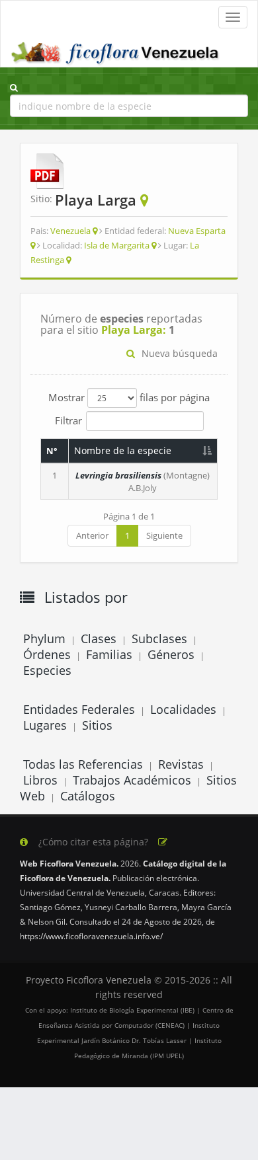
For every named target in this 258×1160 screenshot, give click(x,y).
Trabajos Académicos (132, 780)
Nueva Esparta (197, 231)
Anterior (92, 535)
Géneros (171, 654)
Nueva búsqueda (180, 353)
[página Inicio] (116, 50)
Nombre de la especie (122, 450)
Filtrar (68, 419)
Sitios (97, 725)
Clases (98, 638)
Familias (109, 654)
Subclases (159, 638)
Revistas (181, 764)
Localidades (183, 709)
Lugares (45, 725)
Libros (40, 780)
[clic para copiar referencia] (162, 842)
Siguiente (164, 535)
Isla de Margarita (117, 245)
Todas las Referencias (83, 764)
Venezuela (70, 231)
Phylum (44, 638)
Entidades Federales (79, 709)
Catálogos (87, 796)
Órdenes (47, 654)
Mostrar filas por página (129, 397)
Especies (47, 670)
